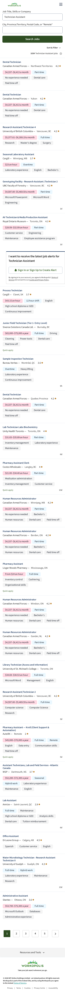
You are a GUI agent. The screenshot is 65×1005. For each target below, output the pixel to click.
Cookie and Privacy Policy (39, 280)
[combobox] (32, 17)
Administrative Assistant (15, 895)
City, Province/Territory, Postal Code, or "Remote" (27, 24)
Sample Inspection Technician (18, 358)
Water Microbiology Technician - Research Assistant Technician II (29, 859)
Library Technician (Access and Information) (25, 664)
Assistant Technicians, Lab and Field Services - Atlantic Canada (30, 767)
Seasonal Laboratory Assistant (18, 154)
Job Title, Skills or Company (16, 11)
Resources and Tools (30, 952)
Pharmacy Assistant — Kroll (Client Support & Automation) (26, 729)
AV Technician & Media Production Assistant (25, 217)
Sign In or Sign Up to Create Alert (37, 270)
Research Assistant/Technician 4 (19, 127)
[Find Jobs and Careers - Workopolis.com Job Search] (14, 4)
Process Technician (12, 290)
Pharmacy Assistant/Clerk (16, 463)
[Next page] (55, 933)
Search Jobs (32, 39)
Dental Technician (12, 62)
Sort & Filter (52, 47)
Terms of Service (20, 983)
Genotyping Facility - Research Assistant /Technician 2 (30, 181)
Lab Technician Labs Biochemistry (20, 427)
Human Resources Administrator (19, 498)
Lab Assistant (9, 800)
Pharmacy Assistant (13, 564)
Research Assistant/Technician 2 (19, 692)
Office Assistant (11, 836)
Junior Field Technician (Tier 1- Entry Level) (25, 323)
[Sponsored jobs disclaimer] (61, 53)
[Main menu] (61, 4)
